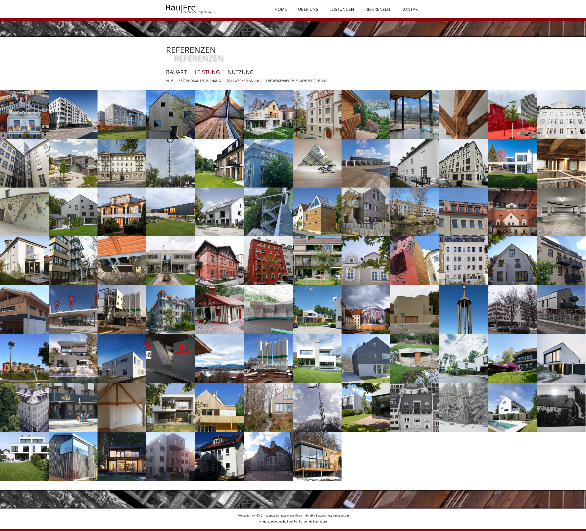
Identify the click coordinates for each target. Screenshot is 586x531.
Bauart (176, 72)
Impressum (341, 515)
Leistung (207, 72)
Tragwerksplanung (243, 80)
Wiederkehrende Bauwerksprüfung (297, 80)
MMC (258, 515)
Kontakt (411, 9)
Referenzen (377, 9)
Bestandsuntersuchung (200, 80)
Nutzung (241, 72)
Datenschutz (324, 515)
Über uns (308, 9)
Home (281, 9)
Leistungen (341, 9)
